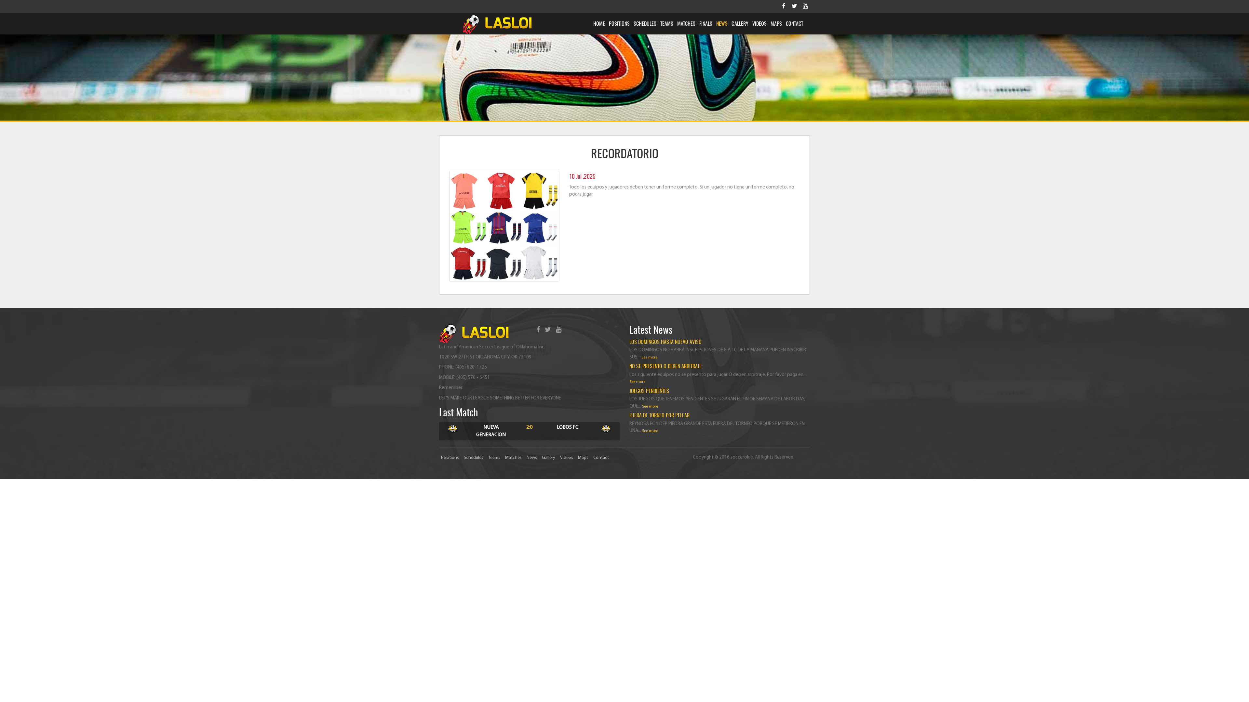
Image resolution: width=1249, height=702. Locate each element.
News (722, 24)
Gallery (740, 24)
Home (599, 24)
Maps (776, 24)
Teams (666, 24)
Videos (759, 24)
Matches (686, 24)
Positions (619, 24)
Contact (794, 24)
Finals (705, 24)
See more (649, 357)
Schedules (645, 24)
